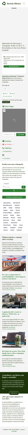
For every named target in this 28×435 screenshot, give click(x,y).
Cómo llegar (21, 134)
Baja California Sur (7, 205)
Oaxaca (13, 220)
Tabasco (5, 227)
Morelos (13, 217)
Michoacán (5, 217)
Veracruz (5, 230)
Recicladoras (6, 102)
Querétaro (5, 222)
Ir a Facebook (6, 158)
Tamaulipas (13, 227)
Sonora (21, 225)
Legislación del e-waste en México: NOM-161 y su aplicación (11, 314)
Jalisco (18, 215)
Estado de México (7, 212)
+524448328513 (7, 151)
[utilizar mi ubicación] (14, 134)
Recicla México (14, 3)
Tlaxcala (20, 227)
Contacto (22, 429)
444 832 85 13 (14, 66)
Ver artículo (18, 288)
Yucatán (12, 230)
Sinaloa (15, 225)
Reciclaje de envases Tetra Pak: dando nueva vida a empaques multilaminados (13, 353)
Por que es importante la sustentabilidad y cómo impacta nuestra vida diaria (13, 277)
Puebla (19, 220)
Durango (18, 210)
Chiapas (10, 207)
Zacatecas (19, 230)
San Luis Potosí (7, 225)
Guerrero (5, 215)
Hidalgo (12, 215)
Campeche (17, 205)
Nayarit (19, 217)
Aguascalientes (7, 202)
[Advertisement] (14, 24)
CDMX (4, 207)
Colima (11, 210)
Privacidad (14, 431)
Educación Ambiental (11, 289)
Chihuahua (17, 207)
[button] (14, 144)
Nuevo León (6, 220)
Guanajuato (17, 212)
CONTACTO (14, 393)
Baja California (16, 202)
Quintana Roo (14, 222)
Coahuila (5, 210)
